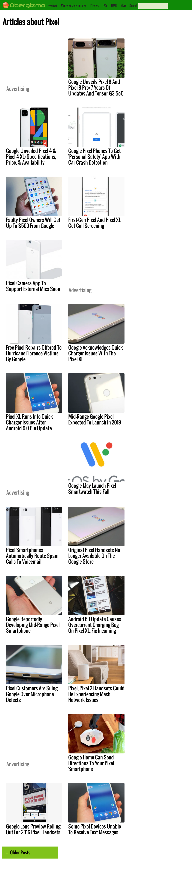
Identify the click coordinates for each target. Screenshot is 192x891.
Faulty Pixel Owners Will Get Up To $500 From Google (33, 222)
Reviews (52, 5)
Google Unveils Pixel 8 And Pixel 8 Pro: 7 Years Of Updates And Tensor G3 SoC (96, 87)
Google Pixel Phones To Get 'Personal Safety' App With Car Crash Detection (94, 156)
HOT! (114, 5)
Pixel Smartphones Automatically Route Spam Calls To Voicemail (32, 555)
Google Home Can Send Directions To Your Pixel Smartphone (91, 763)
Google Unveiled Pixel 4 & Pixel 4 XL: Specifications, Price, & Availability (31, 156)
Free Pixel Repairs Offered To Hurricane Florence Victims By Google (34, 353)
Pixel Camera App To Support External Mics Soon (33, 286)
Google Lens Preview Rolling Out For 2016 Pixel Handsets (33, 829)
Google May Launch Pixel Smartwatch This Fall (92, 488)
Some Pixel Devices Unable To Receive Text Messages (94, 829)
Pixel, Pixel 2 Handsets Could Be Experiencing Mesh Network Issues (96, 694)
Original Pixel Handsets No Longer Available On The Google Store (94, 555)
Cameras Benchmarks (73, 5)
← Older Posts (17, 852)
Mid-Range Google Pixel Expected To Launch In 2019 (94, 419)
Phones (94, 5)
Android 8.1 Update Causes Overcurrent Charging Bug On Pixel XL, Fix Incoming (94, 624)
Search (133, 5)
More (123, 5)
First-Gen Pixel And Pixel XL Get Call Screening (94, 222)
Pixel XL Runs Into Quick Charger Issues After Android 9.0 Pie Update (29, 422)
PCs (105, 5)
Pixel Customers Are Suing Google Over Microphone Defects (32, 694)
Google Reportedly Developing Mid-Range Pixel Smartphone (33, 624)
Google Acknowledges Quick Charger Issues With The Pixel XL (95, 353)
